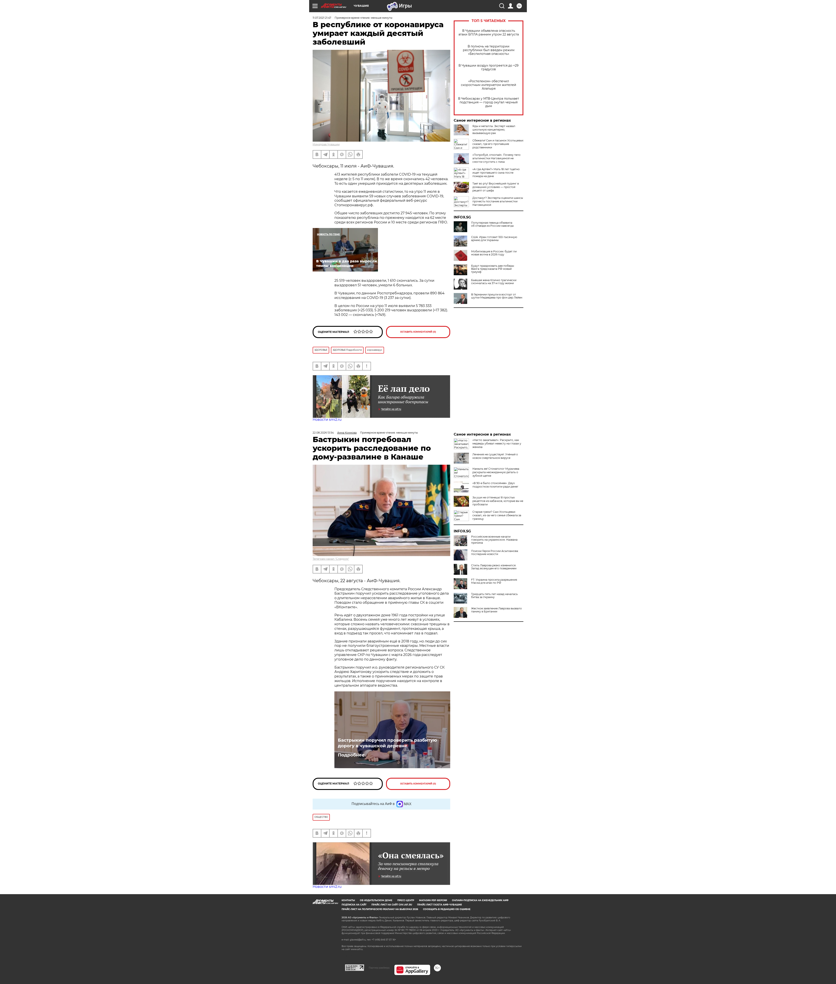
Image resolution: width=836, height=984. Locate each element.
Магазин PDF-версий (433, 900)
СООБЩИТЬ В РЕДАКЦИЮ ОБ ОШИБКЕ (446, 909)
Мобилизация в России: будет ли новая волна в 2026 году (494, 253)
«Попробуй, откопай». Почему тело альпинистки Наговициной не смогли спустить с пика (496, 158)
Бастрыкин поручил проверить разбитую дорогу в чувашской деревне (387, 743)
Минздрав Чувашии (326, 144)
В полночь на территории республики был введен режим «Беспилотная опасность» (488, 50)
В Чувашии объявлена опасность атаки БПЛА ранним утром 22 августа (488, 32)
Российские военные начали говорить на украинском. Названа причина (494, 539)
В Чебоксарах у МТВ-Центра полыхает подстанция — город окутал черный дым (488, 102)
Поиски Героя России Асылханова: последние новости (495, 553)
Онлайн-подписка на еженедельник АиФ (480, 900)
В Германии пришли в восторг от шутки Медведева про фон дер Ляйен (496, 296)
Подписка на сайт (354, 904)
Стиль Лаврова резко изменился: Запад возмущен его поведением (493, 567)
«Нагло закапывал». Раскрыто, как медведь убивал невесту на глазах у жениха (496, 443)
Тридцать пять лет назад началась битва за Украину (494, 596)
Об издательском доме (376, 900)
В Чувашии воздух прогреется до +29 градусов (488, 67)
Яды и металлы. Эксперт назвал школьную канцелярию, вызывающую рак (493, 129)
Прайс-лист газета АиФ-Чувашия (439, 904)
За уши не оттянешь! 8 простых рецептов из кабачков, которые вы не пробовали (497, 501)
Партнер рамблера (379, 967)
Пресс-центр (405, 900)
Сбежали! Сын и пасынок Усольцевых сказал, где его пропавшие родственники (497, 144)
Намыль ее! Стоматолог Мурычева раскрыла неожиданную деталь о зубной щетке (495, 472)
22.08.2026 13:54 (323, 432)
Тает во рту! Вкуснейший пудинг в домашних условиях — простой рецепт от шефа (495, 187)
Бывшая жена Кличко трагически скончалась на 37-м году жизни (493, 282)
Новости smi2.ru (327, 419)
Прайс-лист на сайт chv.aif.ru (391, 904)
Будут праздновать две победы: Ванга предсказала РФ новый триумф (492, 268)
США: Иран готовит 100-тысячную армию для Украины (494, 239)
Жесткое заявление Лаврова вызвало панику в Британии (496, 610)
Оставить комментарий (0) (418, 331)
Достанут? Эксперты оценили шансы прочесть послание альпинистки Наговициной (497, 201)
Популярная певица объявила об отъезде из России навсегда (492, 224)
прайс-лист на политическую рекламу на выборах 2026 (380, 909)
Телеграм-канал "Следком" (331, 558)
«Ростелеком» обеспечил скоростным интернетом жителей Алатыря (488, 85)
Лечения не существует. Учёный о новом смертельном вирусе (495, 456)
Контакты (348, 900)
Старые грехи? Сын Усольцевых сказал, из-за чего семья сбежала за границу (496, 515)
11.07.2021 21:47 (322, 17)
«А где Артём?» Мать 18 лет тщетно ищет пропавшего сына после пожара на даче (496, 173)
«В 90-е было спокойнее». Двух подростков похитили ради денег (495, 484)
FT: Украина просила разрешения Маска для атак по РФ (494, 581)
